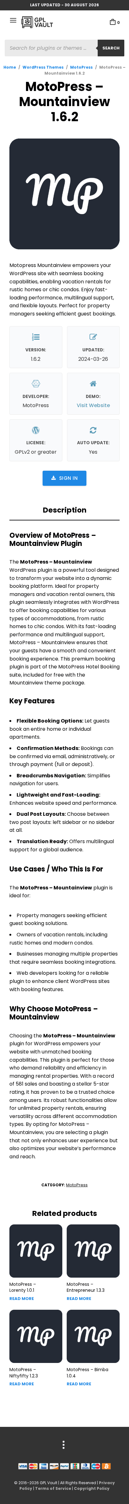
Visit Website (93, 405)
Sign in (68, 478)
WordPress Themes (43, 67)
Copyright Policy (92, 1488)
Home (9, 67)
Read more (21, 1299)
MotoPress (81, 67)
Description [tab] (64, 510)
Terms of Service (53, 1488)
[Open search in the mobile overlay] (64, 48)
